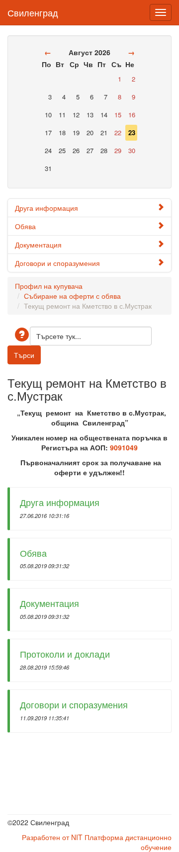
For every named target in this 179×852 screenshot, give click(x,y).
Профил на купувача (49, 286)
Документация (38, 245)
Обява (25, 226)
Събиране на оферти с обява (72, 296)
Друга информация (46, 208)
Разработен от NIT (52, 837)
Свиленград (32, 10)
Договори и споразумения (57, 263)
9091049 (124, 447)
